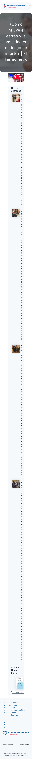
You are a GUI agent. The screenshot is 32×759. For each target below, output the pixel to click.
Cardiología (15, 712)
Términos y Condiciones (8, 744)
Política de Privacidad (24, 744)
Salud (4, 722)
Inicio (4, 709)
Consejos (14, 715)
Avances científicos (18, 710)
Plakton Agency (24, 755)
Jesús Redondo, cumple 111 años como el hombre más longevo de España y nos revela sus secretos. (21, 266)
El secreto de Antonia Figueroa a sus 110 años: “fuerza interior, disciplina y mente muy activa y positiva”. (21, 400)
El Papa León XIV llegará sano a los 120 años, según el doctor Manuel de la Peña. (21, 139)
